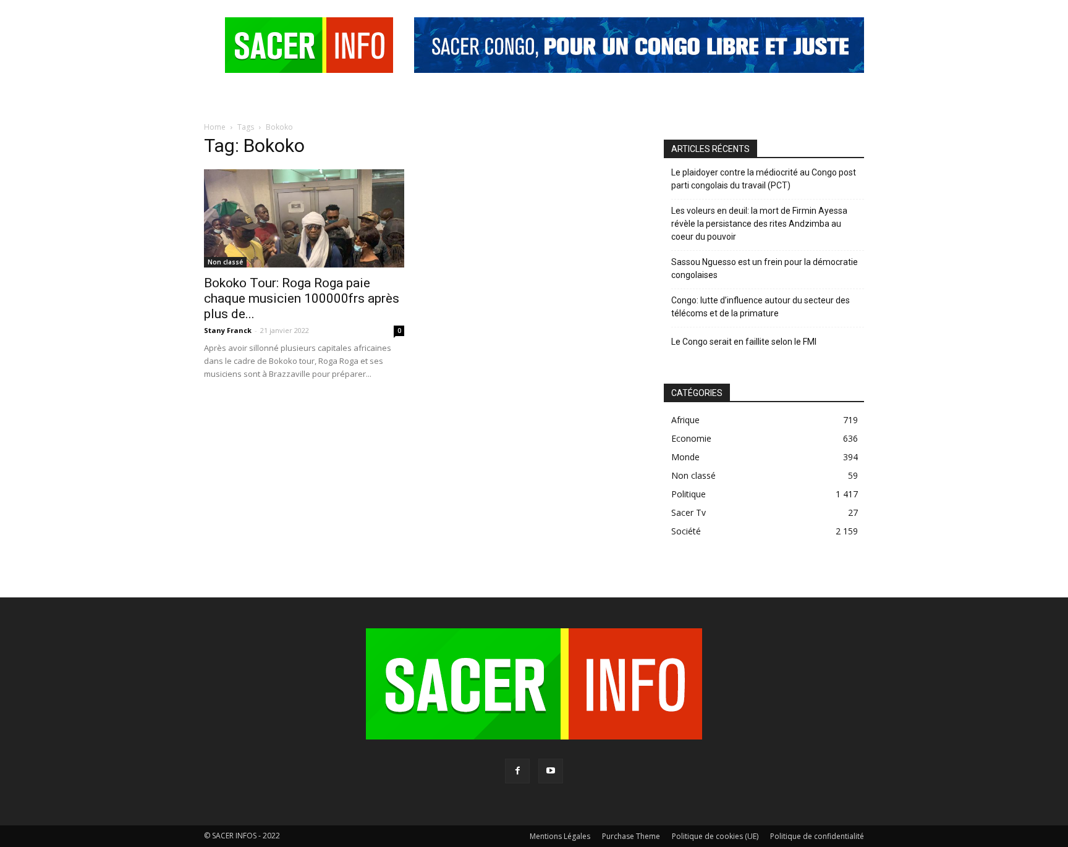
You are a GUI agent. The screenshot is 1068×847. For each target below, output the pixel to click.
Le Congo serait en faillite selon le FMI (743, 342)
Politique (688, 494)
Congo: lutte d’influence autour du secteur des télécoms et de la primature (760, 306)
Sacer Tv (688, 512)
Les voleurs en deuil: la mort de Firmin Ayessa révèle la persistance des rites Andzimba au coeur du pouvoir (759, 224)
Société (686, 531)
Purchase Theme (631, 836)
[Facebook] (517, 771)
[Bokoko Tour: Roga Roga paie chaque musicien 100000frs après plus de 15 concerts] (304, 218)
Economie (691, 438)
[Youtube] (550, 771)
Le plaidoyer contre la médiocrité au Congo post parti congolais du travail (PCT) (763, 178)
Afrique (685, 420)
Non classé (225, 262)
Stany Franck (228, 330)
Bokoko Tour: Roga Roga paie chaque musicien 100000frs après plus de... (301, 298)
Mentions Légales (560, 836)
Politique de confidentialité (817, 836)
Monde (685, 457)
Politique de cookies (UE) (715, 836)
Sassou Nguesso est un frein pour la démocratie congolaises (764, 268)
